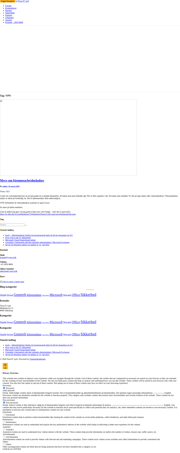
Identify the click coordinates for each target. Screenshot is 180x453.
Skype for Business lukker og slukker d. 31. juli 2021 (27, 245)
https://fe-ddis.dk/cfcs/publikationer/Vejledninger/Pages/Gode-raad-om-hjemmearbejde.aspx (38, 214)
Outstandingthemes (38, 359)
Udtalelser (9, 17)
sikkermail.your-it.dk (8, 271)
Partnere (8, 15)
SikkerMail (9, 13)
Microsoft (56, 295)
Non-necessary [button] (9, 400)
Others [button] (5, 442)
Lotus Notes (45, 295)
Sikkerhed (88, 294)
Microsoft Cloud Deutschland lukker (20, 240)
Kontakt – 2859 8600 (14, 22)
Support (8, 20)
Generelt (20, 295)
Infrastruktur (34, 294)
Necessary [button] (7, 385)
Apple (3, 295)
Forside (8, 6)
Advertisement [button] (9, 434)
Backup (8, 10)
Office (76, 294)
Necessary (10, 388)
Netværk (67, 295)
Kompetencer (10, 8)
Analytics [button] (7, 427)
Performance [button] (8, 419)
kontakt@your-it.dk (8, 257)
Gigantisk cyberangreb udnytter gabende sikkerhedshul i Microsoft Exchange (37, 242)
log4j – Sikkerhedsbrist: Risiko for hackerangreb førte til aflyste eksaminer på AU (39, 235)
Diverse (10, 295)
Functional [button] (7, 412)
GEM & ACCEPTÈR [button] (12, 449)
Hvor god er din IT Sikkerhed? (18, 238)
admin (5, 186)
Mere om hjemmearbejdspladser (22, 180)
